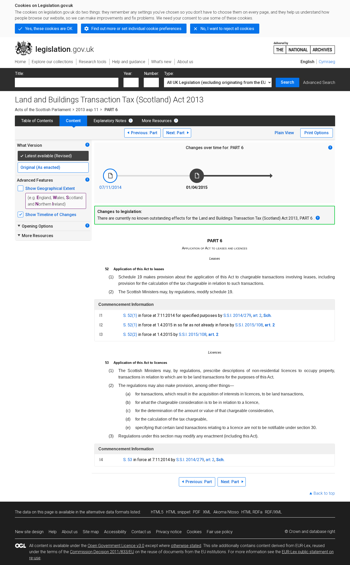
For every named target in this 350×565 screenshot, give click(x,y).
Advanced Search (319, 82)
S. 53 (127, 459)
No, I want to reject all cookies (227, 28)
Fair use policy (220, 531)
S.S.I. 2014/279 (237, 315)
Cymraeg (327, 61)
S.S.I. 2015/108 (249, 325)
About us (70, 531)
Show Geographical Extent (50, 188)
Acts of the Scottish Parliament (43, 109)
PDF (196, 512)
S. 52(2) (130, 334)
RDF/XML (273, 512)
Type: (169, 73)
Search (287, 82)
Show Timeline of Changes (50, 214)
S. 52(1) (130, 315)
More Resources (157, 120)
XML (207, 512)
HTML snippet (178, 512)
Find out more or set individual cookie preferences (136, 28)
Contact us (141, 531)
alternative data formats (107, 512)
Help (53, 531)
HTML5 (157, 512)
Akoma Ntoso (226, 512)
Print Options (316, 132)
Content (73, 120)
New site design (29, 531)
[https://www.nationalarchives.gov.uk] (304, 45)
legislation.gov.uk (57, 43)
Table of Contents (37, 120)
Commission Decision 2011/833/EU (102, 551)
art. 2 (257, 315)
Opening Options (35, 226)
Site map (91, 531)
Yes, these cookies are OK (48, 28)
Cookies (194, 531)
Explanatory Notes (110, 120)
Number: (151, 73)
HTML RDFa (251, 512)
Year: (128, 73)
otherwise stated (186, 545)
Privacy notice (169, 531)
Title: (19, 73)
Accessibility (115, 531)
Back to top (324, 493)
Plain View (284, 132)
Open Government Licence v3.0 (116, 545)
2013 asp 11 (87, 109)
